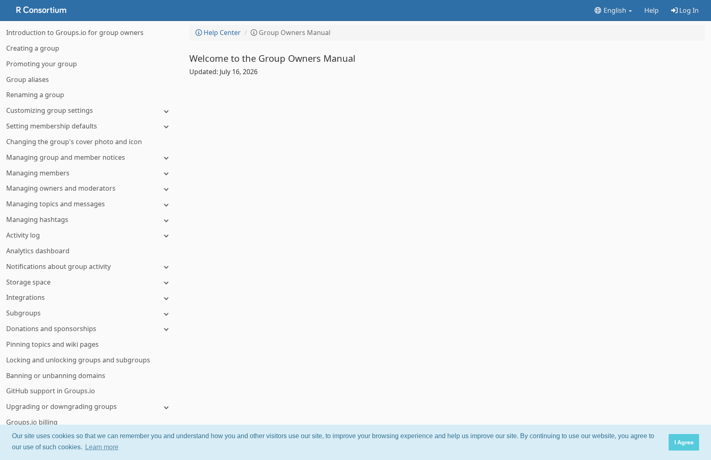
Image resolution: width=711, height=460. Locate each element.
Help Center (221, 32)
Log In (688, 10)
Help (651, 10)
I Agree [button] (684, 442)
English (615, 10)
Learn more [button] (101, 447)
